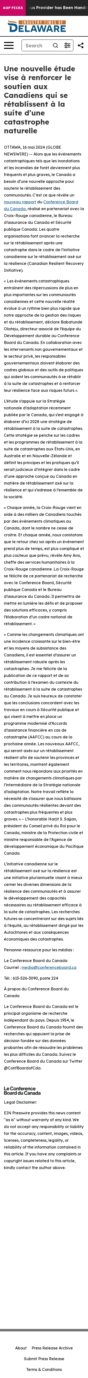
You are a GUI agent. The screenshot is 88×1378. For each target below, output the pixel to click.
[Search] (55, 45)
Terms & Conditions (44, 1369)
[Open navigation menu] (9, 45)
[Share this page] (80, 45)
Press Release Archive (52, 1348)
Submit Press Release (44, 1358)
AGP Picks (13, 8)
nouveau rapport (20, 201)
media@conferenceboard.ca (49, 967)
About (21, 1348)
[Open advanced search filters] (67, 45)
